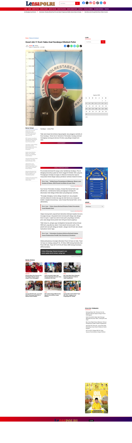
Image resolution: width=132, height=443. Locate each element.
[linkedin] (101, 3)
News (29, 9)
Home (25, 9)
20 (96, 108)
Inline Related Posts (78, 186)
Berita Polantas (61, 9)
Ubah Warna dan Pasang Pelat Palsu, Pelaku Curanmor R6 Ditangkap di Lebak (91, 12)
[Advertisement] (66, 432)
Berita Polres (44, 9)
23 (106, 108)
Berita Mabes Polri (72, 9)
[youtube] (94, 3)
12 (93, 106)
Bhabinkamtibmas (98, 9)
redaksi (31, 45)
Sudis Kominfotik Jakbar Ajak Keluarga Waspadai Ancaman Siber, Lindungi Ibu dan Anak (96, 318)
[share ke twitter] (68, 46)
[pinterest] (104, 3)
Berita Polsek (52, 9)
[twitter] (87, 3)
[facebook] (83, 3)
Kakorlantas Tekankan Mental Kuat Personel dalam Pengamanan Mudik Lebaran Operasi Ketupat (50, 12)
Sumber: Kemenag (96, 198)
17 (86, 108)
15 (102, 106)
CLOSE (91, 420)
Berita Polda (35, 9)
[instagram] (90, 3)
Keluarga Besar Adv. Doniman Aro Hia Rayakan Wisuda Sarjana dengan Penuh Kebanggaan (95, 313)
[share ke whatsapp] (71, 46)
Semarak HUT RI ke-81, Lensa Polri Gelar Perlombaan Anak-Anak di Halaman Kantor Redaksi (96, 327)
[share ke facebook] (65, 46)
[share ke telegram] (74, 46)
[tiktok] (97, 3)
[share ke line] (78, 46)
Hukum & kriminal (88, 9)
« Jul (86, 117)
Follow (78, 251)
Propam (107, 9)
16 (106, 106)
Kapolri (80, 9)
